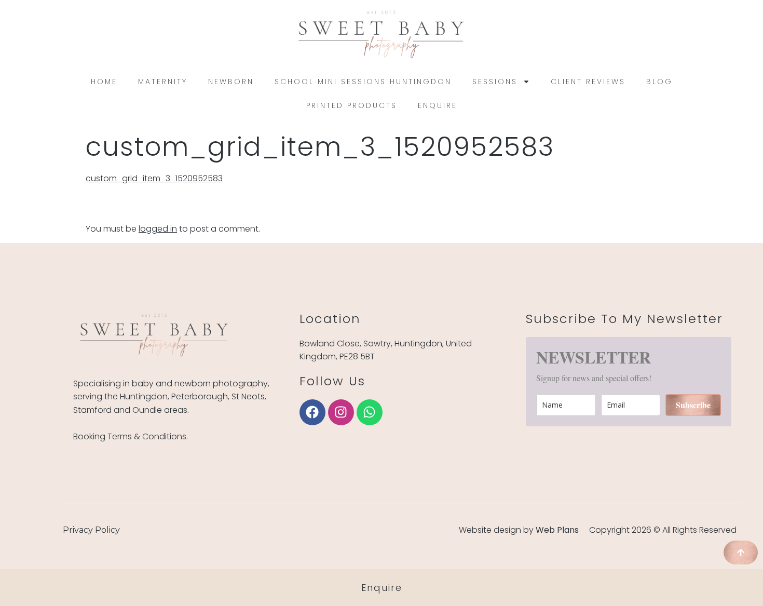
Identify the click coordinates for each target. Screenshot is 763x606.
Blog (659, 81)
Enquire (437, 105)
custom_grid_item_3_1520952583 (154, 178)
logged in (158, 229)
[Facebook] (312, 412)
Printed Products (351, 105)
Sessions (494, 81)
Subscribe (693, 405)
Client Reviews (588, 81)
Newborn (231, 81)
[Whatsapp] (370, 412)
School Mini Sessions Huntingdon (363, 81)
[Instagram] (341, 412)
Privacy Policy (91, 530)
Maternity (162, 81)
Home (104, 81)
